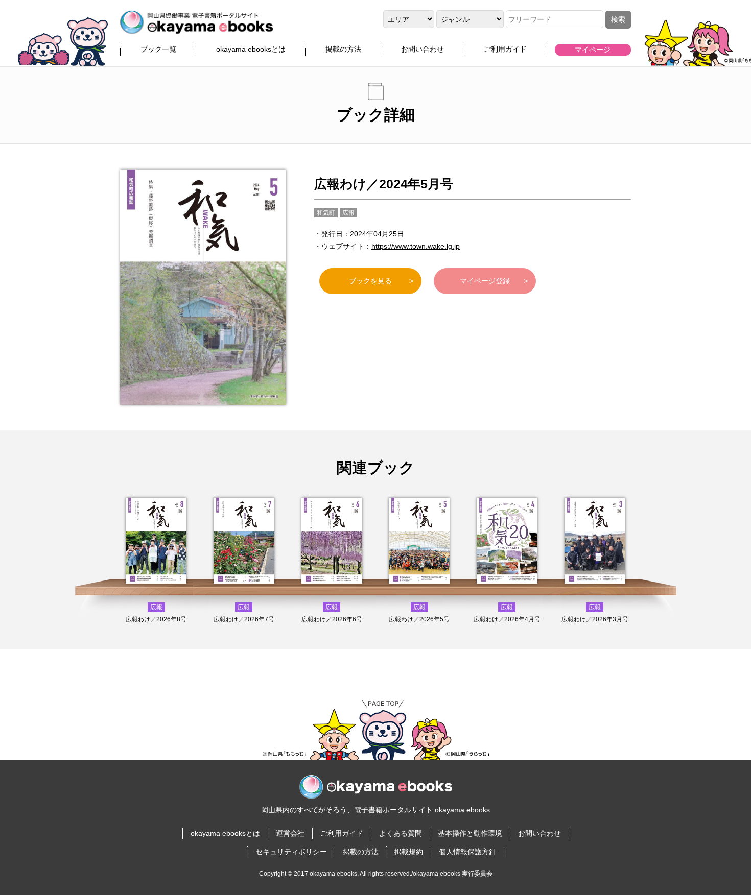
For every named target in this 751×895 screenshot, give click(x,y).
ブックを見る (370, 281)
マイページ (593, 49)
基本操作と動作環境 (470, 833)
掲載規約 (408, 852)
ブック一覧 (158, 49)
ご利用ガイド (505, 49)
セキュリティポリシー (291, 852)
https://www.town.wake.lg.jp (415, 246)
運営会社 (290, 833)
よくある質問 (400, 833)
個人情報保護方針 (467, 852)
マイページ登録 (485, 281)
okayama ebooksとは (251, 49)
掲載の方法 (343, 49)
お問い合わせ (422, 49)
